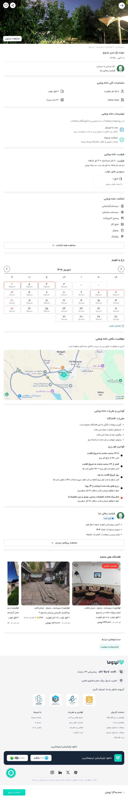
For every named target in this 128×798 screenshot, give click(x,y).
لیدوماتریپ (119, 47)
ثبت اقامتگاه (119, 737)
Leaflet (118, 398)
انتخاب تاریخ (14, 792)
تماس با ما (37, 727)
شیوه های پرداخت (75, 717)
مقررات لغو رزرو (76, 722)
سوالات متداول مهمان (115, 727)
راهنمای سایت (118, 722)
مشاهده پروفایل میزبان (66, 543)
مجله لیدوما (36, 717)
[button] (64, 375)
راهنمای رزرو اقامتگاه (115, 717)
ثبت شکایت (78, 732)
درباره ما (38, 722)
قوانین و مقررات (76, 727)
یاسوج (91, 47)
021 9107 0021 (107, 672)
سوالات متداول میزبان (115, 732)
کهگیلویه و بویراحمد (104, 47)
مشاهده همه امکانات (66, 245)
